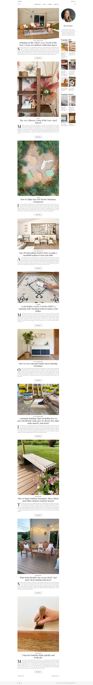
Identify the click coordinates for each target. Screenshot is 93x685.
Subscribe (19, 1)
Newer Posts (55, 675)
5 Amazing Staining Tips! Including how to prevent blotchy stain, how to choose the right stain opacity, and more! (38, 420)
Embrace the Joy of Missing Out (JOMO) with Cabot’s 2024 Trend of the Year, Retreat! (64, 55)
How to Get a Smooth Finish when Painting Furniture (38, 364)
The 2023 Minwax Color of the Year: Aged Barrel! (38, 121)
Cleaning (50, 4)
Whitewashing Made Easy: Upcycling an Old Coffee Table (64, 109)
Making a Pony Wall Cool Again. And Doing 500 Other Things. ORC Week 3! (72, 109)
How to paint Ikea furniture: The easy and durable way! (72, 53)
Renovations (38, 4)
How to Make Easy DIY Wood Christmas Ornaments (38, 200)
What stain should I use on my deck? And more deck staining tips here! (38, 578)
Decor (44, 4)
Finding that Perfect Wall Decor (72, 125)
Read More (38, 137)
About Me (56, 4)
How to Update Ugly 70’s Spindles (64, 125)
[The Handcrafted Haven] (19, 4)
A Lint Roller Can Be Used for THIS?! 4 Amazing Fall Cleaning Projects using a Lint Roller (38, 308)
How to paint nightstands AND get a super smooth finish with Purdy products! (64, 73)
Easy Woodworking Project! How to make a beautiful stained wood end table (38, 254)
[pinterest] (73, 1)
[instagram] (75, 1)
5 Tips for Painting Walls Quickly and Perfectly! (38, 656)
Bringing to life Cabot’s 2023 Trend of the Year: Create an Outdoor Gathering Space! (38, 43)
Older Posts (21, 675)
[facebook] (17, 683)
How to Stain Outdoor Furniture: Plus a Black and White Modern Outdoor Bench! (38, 499)
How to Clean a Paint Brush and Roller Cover (71, 89)
